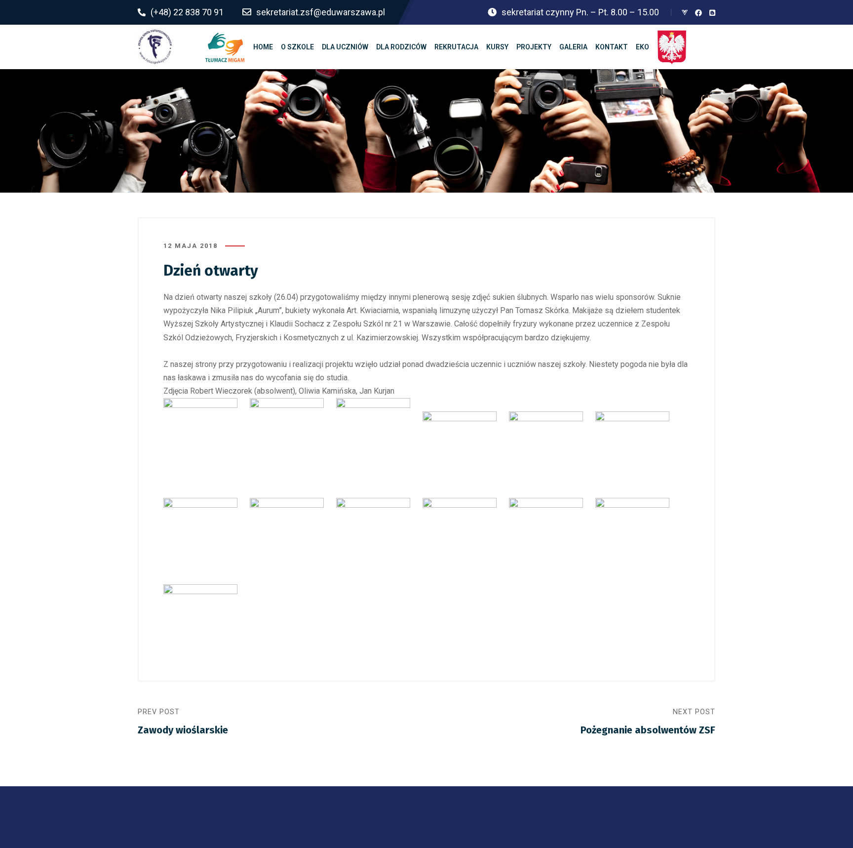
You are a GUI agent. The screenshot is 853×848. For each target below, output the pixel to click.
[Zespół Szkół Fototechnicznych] (155, 47)
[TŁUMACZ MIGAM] (225, 47)
